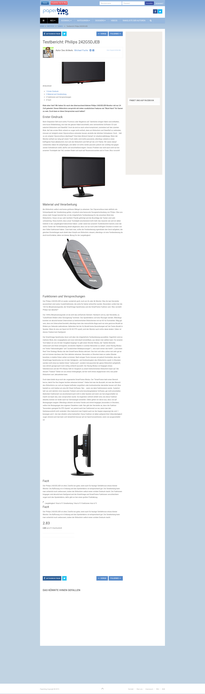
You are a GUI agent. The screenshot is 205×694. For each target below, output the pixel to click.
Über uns (140, 689)
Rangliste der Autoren (134, 20)
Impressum (149, 689)
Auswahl (65, 20)
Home (45, 3)
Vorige (103, 34)
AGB (163, 689)
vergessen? (159, 3)
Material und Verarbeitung (56, 94)
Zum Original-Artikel (113, 50)
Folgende (114, 34)
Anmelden (149, 3)
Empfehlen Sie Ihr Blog (59, 3)
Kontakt (131, 689)
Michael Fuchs (81, 50)
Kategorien (83, 20)
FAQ (157, 689)
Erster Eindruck (52, 91)
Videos (114, 20)
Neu (52, 20)
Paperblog (43, 689)
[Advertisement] (111, 11)
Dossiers (99, 20)
